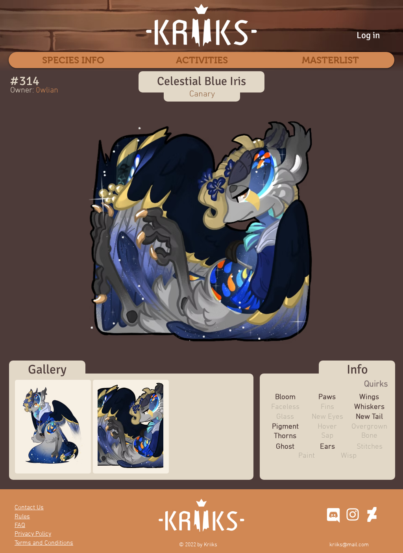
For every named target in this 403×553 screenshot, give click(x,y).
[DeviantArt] (372, 514)
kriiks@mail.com (349, 545)
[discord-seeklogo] (333, 514)
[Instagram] (352, 514)
